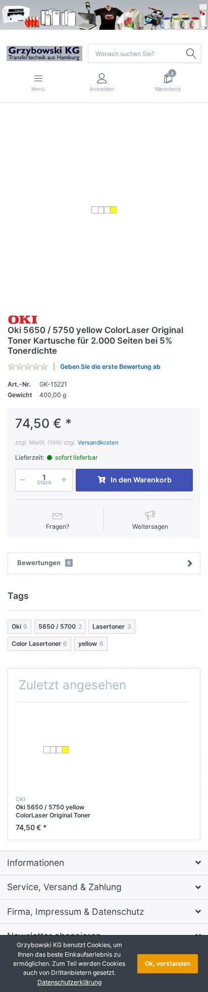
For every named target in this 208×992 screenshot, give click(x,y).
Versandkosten (98, 442)
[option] (104, 210)
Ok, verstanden (167, 963)
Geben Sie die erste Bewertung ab (110, 366)
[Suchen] (191, 53)
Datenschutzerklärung (69, 982)
